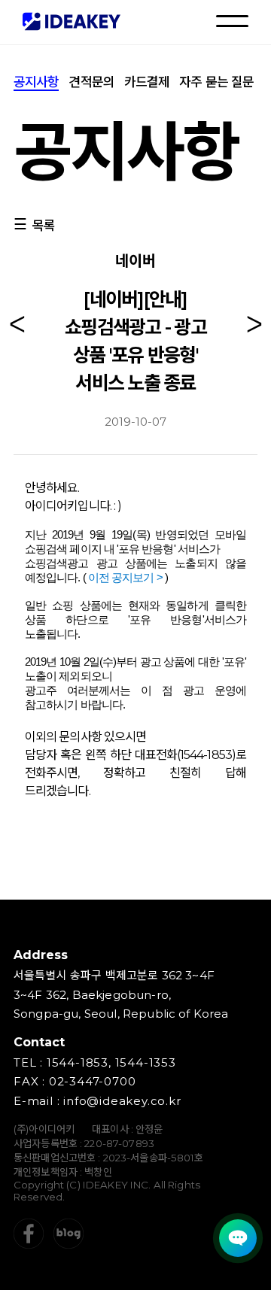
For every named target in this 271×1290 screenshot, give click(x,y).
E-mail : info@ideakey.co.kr (97, 1101)
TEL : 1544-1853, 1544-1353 (95, 1062)
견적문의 (91, 82)
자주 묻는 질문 (216, 82)
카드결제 (146, 82)
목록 (43, 225)
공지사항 (36, 82)
